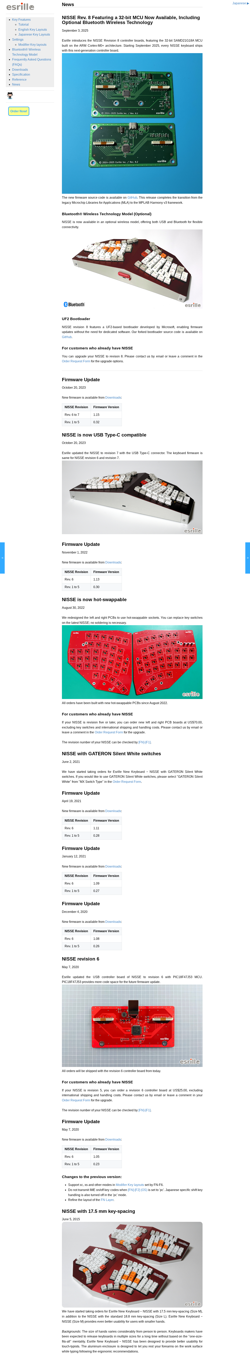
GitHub (132, 197)
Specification (21, 74)
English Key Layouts (32, 29)
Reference (19, 79)
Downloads (20, 69)
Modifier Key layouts (32, 44)
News (16, 84)
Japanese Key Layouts (34, 34)
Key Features (21, 19)
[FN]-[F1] (144, 742)
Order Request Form (76, 361)
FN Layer (107, 1200)
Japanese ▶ (240, 3)
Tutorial (23, 24)
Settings (17, 39)
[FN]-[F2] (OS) (137, 1190)
